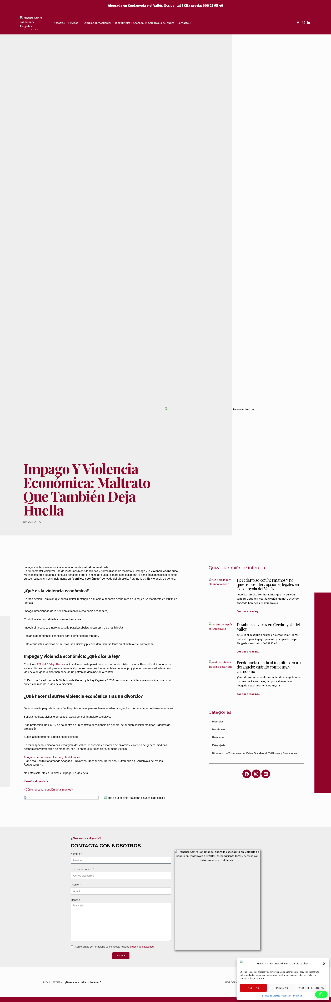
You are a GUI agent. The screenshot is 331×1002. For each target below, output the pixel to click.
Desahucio (218, 729)
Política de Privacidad (292, 996)
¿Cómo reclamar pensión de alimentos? (48, 789)
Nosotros (59, 22)
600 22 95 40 (213, 5)
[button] (324, 963)
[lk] (308, 23)
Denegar (282, 987)
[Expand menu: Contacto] (191, 23)
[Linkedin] (265, 774)
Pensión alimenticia (36, 781)
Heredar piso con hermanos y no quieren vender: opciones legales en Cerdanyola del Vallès (268, 584)
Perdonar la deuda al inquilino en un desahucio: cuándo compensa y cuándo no (269, 667)
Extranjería (218, 745)
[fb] (297, 23)
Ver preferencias (311, 987)
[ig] (303, 23)
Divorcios (218, 721)
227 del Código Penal (50, 664)
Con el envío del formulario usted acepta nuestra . (114, 946)
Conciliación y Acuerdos (97, 22)
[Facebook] (246, 774)
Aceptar (253, 987)
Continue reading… (248, 611)
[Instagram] (256, 774)
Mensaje (75, 899)
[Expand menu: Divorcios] (80, 23)
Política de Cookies (271, 996)
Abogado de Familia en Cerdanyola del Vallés (52, 757)
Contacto (183, 22)
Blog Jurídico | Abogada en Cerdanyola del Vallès (144, 22)
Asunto (75, 884)
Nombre (76, 853)
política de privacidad (142, 946)
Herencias (218, 737)
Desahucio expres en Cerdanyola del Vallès (268, 627)
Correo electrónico (81, 869)
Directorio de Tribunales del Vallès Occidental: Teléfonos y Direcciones (254, 753)
